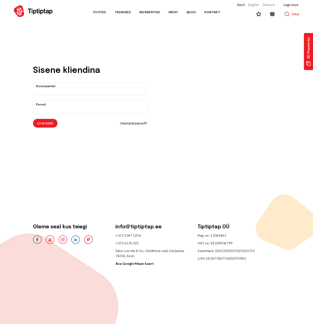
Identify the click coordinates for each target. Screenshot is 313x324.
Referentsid (149, 12)
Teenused (123, 12)
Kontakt (212, 12)
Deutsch (269, 5)
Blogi (191, 12)
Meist (173, 12)
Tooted (99, 12)
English (253, 5)
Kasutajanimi (45, 86)
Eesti (241, 5)
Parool (41, 104)
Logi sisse (291, 5)
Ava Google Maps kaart (134, 263)
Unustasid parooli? (133, 123)
